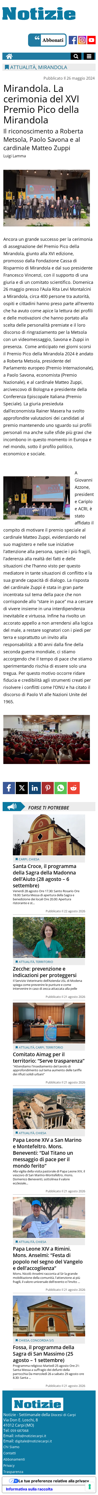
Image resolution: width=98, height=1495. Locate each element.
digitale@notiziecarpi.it (33, 1441)
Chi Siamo (11, 1447)
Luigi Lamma (14, 156)
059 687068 (19, 1430)
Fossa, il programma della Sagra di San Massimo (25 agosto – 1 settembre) (43, 1353)
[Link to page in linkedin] (35, 788)
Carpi (23, 859)
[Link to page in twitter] (22, 788)
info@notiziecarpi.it (30, 1436)
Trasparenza (13, 1471)
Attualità (26, 962)
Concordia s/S (42, 1340)
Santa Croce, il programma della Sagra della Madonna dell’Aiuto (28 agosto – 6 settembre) (44, 876)
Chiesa (34, 859)
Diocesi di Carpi (63, 1415)
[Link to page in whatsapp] (60, 788)
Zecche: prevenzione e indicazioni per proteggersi (45, 971)
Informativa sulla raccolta (29, 1489)
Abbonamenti (14, 1459)
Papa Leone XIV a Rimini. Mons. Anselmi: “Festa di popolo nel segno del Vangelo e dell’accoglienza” (48, 1258)
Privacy (9, 1465)
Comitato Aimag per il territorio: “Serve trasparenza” (48, 1057)
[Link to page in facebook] (9, 788)
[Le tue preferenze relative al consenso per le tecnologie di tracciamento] (89, 1486)
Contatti (9, 1453)
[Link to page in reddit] (74, 788)
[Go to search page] (76, 56)
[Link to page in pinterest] (48, 788)
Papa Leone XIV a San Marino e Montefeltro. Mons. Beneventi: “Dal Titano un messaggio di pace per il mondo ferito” (47, 1153)
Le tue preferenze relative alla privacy (54, 1481)
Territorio (44, 962)
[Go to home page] (9, 56)
